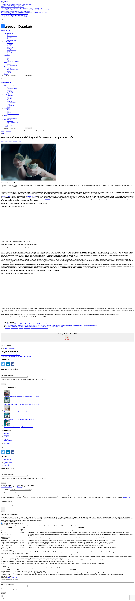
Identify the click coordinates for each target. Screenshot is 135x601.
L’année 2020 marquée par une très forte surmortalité (14, 15)
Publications (7, 55)
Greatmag (19, 487)
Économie (6, 435)
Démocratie (10, 43)
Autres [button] (2, 565)
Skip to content (4, 1)
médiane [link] (47, 199)
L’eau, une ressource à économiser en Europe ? (12, 5)
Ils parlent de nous (11, 40)
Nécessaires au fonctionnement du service (12, 523)
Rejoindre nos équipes (12, 69)
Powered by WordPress (6, 487)
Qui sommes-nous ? (9, 33)
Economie (9, 44)
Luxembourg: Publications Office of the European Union (83, 325)
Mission (9, 34)
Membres (9, 37)
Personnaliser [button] (4, 505)
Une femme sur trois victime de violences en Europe (16, 411)
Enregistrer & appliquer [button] (6, 576)
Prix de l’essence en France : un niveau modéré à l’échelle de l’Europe (21, 419)
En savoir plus (126, 497)
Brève (8, 57)
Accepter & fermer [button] (12, 505)
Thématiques (7, 41)
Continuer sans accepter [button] (6, 501)
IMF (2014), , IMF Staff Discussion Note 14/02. (26, 328)
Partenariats (10, 38)
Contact (6, 74)
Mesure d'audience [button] (5, 549)
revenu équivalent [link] (31, 196)
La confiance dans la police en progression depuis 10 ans (15, 16)
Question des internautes (13, 61)
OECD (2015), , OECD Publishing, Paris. (27, 323)
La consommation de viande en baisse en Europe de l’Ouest (15, 11)
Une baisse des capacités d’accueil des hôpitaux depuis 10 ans (16, 356)
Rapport (9, 60)
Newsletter (9, 72)
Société (8, 54)
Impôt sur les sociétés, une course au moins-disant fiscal (14, 14)
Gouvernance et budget (12, 36)
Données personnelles (9, 464)
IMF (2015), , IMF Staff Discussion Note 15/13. (34, 326)
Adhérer (9, 71)
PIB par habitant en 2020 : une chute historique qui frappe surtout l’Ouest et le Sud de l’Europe (24, 12)
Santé (8, 51)
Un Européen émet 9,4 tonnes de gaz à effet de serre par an (18, 427)
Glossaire (9, 64)
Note (8, 58)
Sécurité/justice (7, 443)
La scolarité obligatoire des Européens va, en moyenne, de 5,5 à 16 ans (21, 396)
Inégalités (9, 48)
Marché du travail (11, 50)
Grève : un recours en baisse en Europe (10, 355)
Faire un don (10, 68)
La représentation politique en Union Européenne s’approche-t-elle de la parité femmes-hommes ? (25, 9)
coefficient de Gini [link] (6, 196)
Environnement (10, 47)
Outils (5, 62)
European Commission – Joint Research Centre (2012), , (37, 325)
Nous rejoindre (7, 67)
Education (9, 45)
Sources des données (12, 65)
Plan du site (6, 465)
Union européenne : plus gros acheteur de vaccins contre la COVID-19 (21, 404)
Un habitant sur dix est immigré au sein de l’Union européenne (16, 4)
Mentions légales (8, 462)
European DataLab (5, 30)
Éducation (6, 436)
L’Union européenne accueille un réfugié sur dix (12, 7)
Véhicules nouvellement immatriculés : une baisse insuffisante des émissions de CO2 (21, 8)
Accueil (2, 131)
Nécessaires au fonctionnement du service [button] (11, 521)
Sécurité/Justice (10, 52)
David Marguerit (4, 141)
